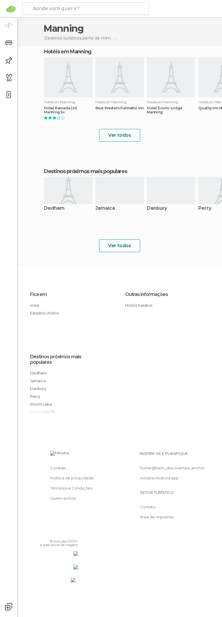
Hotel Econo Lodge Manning (164, 110)
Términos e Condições (71, 488)
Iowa (34, 305)
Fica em (38, 294)
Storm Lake (41, 404)
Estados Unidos (44, 313)
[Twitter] (59, 533)
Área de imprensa (156, 517)
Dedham (54, 208)
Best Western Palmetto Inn (119, 108)
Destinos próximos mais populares (85, 171)
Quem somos (63, 498)
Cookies (58, 468)
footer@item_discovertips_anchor (172, 468)
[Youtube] (74, 533)
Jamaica (105, 208)
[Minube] (11, 9)
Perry (35, 396)
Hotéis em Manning (67, 51)
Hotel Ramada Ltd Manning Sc (60, 110)
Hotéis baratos (138, 305)
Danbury (157, 208)
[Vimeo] (66, 533)
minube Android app (159, 478)
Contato (148, 507)
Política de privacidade (72, 478)
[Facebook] (51, 533)
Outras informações (146, 294)
